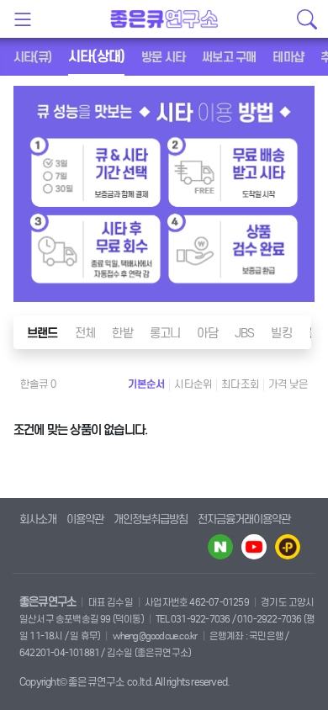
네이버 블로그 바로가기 (220, 546)
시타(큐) (32, 57)
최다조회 (240, 384)
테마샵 (288, 57)
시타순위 (193, 384)
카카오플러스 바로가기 (287, 546)
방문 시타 (163, 57)
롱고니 (165, 333)
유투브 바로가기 (254, 546)
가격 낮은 (288, 384)
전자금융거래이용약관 (244, 519)
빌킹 (281, 333)
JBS (245, 333)
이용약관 (84, 519)
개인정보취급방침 (151, 519)
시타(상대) (96, 57)
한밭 (122, 333)
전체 (85, 333)
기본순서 (147, 384)
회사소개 (37, 519)
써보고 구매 (229, 57)
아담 (207, 333)
